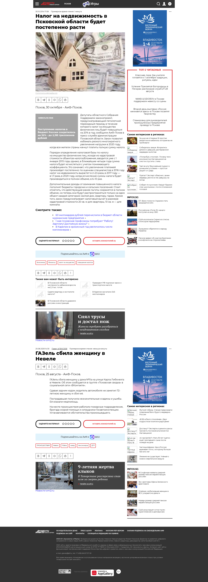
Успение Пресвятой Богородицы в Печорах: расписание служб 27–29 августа (149, 89)
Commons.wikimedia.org (46, 93)
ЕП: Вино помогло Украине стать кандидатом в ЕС (153, 202)
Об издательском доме (66, 531)
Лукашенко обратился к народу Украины (153, 230)
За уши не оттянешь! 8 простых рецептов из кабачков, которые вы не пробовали (155, 140)
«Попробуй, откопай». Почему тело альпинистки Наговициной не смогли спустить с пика (155, 159)
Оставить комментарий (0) (104, 241)
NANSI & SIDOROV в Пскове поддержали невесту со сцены (150, 100)
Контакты (80, 533)
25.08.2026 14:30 (42, 349)
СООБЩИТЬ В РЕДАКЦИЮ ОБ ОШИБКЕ (103, 533)
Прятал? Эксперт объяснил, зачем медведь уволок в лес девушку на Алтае (154, 177)
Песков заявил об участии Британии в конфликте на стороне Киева (155, 239)
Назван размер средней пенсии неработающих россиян (153, 502)
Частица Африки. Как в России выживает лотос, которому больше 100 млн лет (155, 449)
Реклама (99, 531)
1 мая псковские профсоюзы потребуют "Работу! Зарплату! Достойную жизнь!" (82, 222)
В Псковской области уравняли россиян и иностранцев (62, 302)
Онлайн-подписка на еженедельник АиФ (145, 531)
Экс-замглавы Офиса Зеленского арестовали (153, 483)
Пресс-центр (86, 531)
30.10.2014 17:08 (42, 11)
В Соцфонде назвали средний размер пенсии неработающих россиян (152, 475)
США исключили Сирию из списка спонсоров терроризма (154, 221)
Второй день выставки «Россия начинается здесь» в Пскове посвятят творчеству (150, 111)
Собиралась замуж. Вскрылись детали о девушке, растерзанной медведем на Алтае (154, 149)
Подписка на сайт (64, 533)
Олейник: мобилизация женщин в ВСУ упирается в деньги (154, 492)
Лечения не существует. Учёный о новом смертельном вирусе (154, 457)
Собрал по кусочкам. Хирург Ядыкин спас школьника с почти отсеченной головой (155, 187)
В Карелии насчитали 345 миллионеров (103, 293)
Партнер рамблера (80, 571)
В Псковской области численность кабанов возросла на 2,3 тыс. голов (62, 285)
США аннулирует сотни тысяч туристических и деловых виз (152, 511)
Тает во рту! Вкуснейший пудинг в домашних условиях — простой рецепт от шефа (154, 168)
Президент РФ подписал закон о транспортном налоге (107, 284)
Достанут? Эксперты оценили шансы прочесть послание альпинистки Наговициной (155, 431)
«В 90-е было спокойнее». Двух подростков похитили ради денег (154, 420)
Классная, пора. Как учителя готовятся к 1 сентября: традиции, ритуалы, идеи (150, 77)
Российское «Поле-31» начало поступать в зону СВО (152, 211)
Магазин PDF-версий (115, 531)
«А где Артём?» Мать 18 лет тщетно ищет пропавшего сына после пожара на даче (154, 440)
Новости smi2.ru (45, 340)
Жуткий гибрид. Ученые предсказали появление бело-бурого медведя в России (155, 412)
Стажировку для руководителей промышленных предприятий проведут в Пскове (150, 122)
